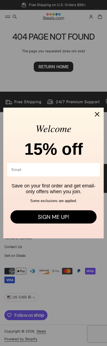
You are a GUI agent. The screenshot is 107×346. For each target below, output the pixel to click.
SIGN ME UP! (53, 216)
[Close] (97, 114)
